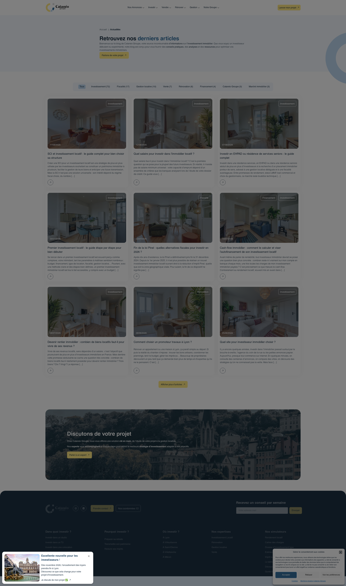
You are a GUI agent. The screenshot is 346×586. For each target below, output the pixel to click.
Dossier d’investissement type (279, 547)
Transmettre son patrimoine (117, 544)
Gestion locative (219, 547)
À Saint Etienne (170, 547)
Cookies (295, 581)
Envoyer (296, 510)
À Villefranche (169, 552)
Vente (214, 552)
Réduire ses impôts (113, 549)
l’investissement (194, 44)
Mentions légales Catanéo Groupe (313, 581)
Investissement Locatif (222, 538)
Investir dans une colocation (58, 547)
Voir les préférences (331, 575)
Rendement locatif (273, 538)
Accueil (103, 30)
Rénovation (217, 543)
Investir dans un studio (56, 538)
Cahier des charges (274, 543)
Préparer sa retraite (113, 539)
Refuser (308, 575)
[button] (340, 552)
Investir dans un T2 (54, 543)
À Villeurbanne (170, 543)
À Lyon (166, 538)
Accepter (286, 575)
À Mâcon (167, 557)
